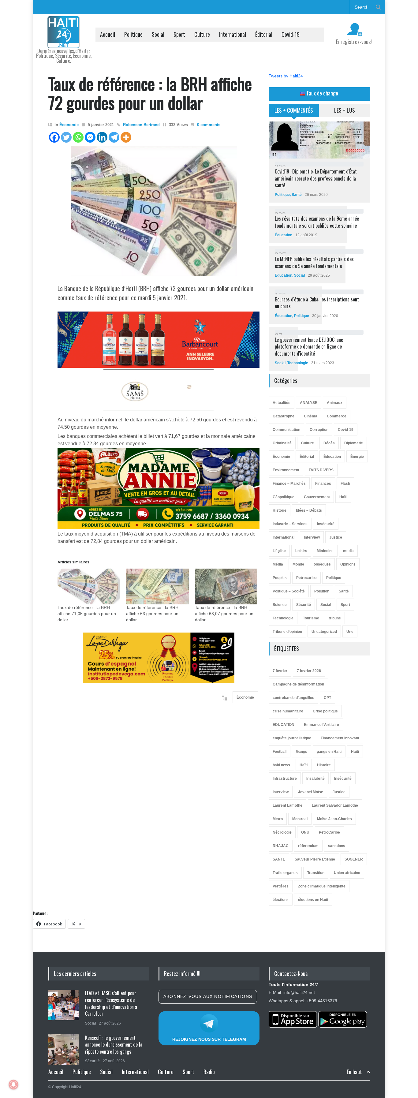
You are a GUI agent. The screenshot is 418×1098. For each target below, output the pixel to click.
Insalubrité (315, 778)
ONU (305, 832)
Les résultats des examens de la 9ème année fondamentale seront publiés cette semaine (317, 222)
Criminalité (282, 443)
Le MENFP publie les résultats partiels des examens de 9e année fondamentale (314, 262)
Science (280, 605)
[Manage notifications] (13, 1084)
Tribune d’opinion (287, 631)
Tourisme (311, 618)
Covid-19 (291, 34)
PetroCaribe (329, 832)
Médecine (325, 551)
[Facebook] (54, 137)
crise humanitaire (288, 711)
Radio (209, 1072)
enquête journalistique (292, 738)
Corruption (319, 430)
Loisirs (301, 551)
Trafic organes (285, 873)
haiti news (281, 765)
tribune (335, 618)
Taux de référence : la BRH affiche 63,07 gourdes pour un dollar (224, 613)
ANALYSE (308, 403)
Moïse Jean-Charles (334, 819)
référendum (308, 846)
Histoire (279, 510)
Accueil (107, 34)
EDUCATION (283, 725)
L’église (279, 551)
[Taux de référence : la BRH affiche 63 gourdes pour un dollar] (157, 586)
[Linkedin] (102, 137)
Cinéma (310, 416)
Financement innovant (340, 738)
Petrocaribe (306, 578)
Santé (297, 194)
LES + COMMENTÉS (293, 110)
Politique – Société (289, 591)
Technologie (297, 363)
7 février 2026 (309, 671)
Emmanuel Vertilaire (321, 725)
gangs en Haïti (329, 751)
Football (279, 751)
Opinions (348, 564)
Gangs (301, 751)
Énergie (357, 456)
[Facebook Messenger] (90, 137)
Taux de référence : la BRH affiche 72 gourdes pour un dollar (150, 93)
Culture (202, 34)
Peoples (280, 578)
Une (349, 631)
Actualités (281, 403)
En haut (354, 1072)
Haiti (355, 751)
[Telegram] (114, 137)
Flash (345, 483)
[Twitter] (66, 137)
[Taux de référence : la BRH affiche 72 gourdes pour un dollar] (153, 211)
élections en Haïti (313, 900)
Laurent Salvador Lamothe (335, 805)
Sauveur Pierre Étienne (315, 859)
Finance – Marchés (289, 483)
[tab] (294, 112)
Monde (298, 564)
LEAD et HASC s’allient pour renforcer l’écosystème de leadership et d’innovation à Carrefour (111, 1003)
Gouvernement (317, 497)
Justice (335, 537)
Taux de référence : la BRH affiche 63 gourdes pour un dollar (152, 613)
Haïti (343, 497)
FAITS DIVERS (321, 470)
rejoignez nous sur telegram (209, 1039)
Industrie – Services (290, 524)
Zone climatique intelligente (321, 886)
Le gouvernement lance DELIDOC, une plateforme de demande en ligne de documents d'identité (309, 346)
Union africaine (347, 873)
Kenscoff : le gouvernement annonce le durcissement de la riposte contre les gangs (113, 1044)
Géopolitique (283, 497)
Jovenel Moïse (310, 792)
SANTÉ (279, 859)
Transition (315, 873)
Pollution (321, 591)
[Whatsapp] (78, 137)
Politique (133, 34)
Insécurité (325, 524)
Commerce (336, 416)
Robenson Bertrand (141, 124)
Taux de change (321, 93)
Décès (329, 443)
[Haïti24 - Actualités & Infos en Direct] (63, 41)
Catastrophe (283, 416)
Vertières (281, 886)
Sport (179, 34)
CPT (327, 698)
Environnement (286, 470)
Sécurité (303, 605)
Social (158, 34)
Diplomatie (353, 443)
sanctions (336, 846)
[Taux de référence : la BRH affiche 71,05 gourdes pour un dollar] (89, 586)
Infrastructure (285, 778)
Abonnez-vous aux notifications (207, 996)
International (232, 34)
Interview (312, 537)
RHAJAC (281, 846)
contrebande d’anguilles (293, 698)
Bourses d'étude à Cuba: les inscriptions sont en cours (317, 303)
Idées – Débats (309, 510)
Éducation (283, 235)
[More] (126, 137)
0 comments (208, 124)
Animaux (334, 403)
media (348, 551)
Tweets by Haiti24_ (287, 75)
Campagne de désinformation (298, 684)
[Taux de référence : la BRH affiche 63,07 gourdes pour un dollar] (226, 586)
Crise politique (325, 711)
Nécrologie (282, 832)
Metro (278, 819)
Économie (69, 124)
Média (278, 564)
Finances (323, 483)
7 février (280, 671)
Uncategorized (324, 631)
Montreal (300, 819)
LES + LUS (344, 110)
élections (281, 900)
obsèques (322, 564)
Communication (286, 430)
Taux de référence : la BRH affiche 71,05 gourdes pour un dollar (87, 613)
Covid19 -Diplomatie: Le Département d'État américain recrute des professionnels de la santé (316, 178)
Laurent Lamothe (287, 805)
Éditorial (263, 34)
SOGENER (354, 859)
